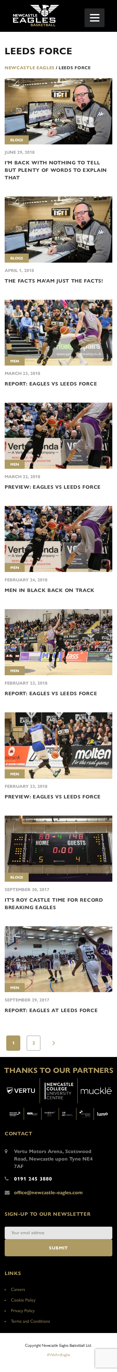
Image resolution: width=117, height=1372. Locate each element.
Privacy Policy (23, 1310)
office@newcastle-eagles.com (48, 1192)
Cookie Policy (23, 1300)
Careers (18, 1289)
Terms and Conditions (30, 1321)
